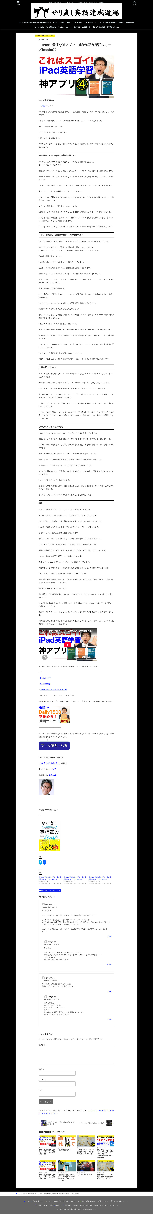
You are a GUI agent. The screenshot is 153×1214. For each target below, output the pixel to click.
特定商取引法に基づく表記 (44, 1205)
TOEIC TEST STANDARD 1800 (52, 690)
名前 (41, 1069)
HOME (19, 1193)
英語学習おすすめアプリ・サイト (44, 36)
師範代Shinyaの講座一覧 (82, 27)
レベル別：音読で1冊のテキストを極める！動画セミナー (116, 22)
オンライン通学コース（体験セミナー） (116, 1201)
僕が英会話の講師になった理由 (91, 1201)
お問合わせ (58, 1205)
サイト (41, 1090)
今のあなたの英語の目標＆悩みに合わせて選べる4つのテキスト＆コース (41, 22)
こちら (51, 769)
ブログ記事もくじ (90, 22)
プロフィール (78, 22)
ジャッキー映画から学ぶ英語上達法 (45, 27)
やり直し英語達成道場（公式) (72, 1209)
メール (42, 1080)
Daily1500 (44, 684)
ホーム (69, 22)
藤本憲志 (48, 904)
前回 (43, 106)
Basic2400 (44, 678)
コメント (43, 1045)
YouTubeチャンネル (64, 27)
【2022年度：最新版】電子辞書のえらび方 (106, 27)
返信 (109, 936)
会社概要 (67, 1205)
